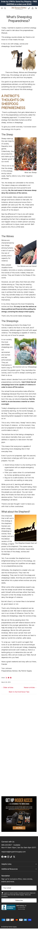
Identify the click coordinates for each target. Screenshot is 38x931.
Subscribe (19, 900)
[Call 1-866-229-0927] (29, 8)
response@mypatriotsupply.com (13, 852)
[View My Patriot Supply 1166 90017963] (14, 909)
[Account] (32, 8)
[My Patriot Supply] (19, 8)
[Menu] (2, 8)
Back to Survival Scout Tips (19, 692)
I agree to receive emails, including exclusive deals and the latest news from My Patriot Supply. (18, 894)
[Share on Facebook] (8, 677)
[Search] (6, 8)
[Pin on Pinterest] (10, 677)
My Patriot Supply (11, 926)
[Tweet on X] (6, 677)
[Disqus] (19, 718)
